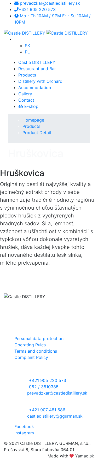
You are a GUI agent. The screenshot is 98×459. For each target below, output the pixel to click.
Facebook (24, 426)
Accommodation (34, 87)
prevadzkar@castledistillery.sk (49, 3)
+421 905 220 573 (37, 9)
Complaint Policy (31, 357)
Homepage (33, 120)
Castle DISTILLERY (36, 62)
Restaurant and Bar (37, 68)
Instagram (24, 432)
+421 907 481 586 (47, 409)
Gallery (25, 93)
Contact (26, 100)
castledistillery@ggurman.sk (55, 416)
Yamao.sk (84, 455)
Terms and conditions (35, 351)
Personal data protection (39, 338)
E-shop (30, 106)
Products (27, 75)
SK (27, 45)
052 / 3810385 (44, 386)
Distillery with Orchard (40, 81)
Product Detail (36, 132)
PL (27, 51)
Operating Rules (30, 344)
